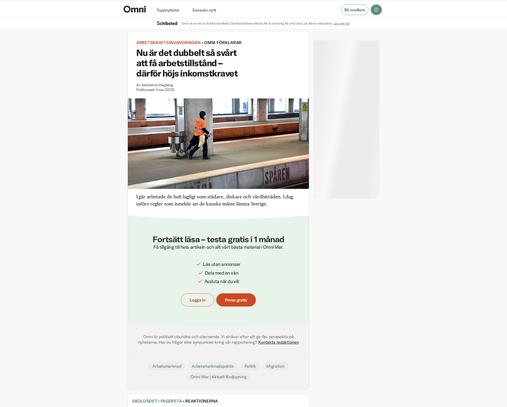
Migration (275, 366)
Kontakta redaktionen (278, 342)
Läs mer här (342, 23)
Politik (250, 366)
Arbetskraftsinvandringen (168, 42)
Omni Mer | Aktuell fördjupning (218, 376)
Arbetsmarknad (166, 366)
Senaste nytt (204, 10)
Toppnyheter (168, 10)
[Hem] (135, 9)
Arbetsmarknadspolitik (213, 366)
